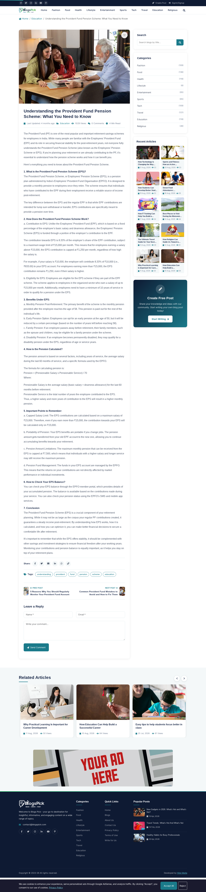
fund (72, 574)
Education (157, 10)
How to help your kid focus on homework (159, 724)
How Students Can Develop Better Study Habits (147, 190)
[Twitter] (26, 3)
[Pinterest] (46, 3)
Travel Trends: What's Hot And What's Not (165, 823)
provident (60, 574)
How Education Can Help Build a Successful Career (171, 268)
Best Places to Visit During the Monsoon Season (171, 216)
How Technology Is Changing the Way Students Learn (146, 164)
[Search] (184, 10)
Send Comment (38, 647)
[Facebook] (21, 3)
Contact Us (110, 825)
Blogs (107, 815)
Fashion (56, 10)
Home (44, 10)
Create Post (160, 3)
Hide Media (182, 873)
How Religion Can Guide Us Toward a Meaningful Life (171, 242)
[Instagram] (31, 3)
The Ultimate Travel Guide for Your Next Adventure (146, 242)
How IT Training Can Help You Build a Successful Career (146, 216)
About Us (109, 820)
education (109, 574)
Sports (123, 10)
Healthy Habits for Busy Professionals (163, 835)
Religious (172, 10)
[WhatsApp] (61, 563)
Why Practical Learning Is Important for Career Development (148, 268)
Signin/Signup (177, 3)
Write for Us (110, 840)
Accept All (169, 885)
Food (67, 10)
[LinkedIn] (36, 3)
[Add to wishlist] (124, 35)
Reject (183, 885)
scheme (96, 574)
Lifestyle (91, 10)
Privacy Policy (112, 830)
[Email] (48, 563)
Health (78, 10)
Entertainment (107, 10)
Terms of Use (111, 835)
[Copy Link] (68, 563)
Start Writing (159, 319)
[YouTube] (41, 3)
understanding (44, 574)
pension (83, 574)
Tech (134, 10)
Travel (144, 10)
